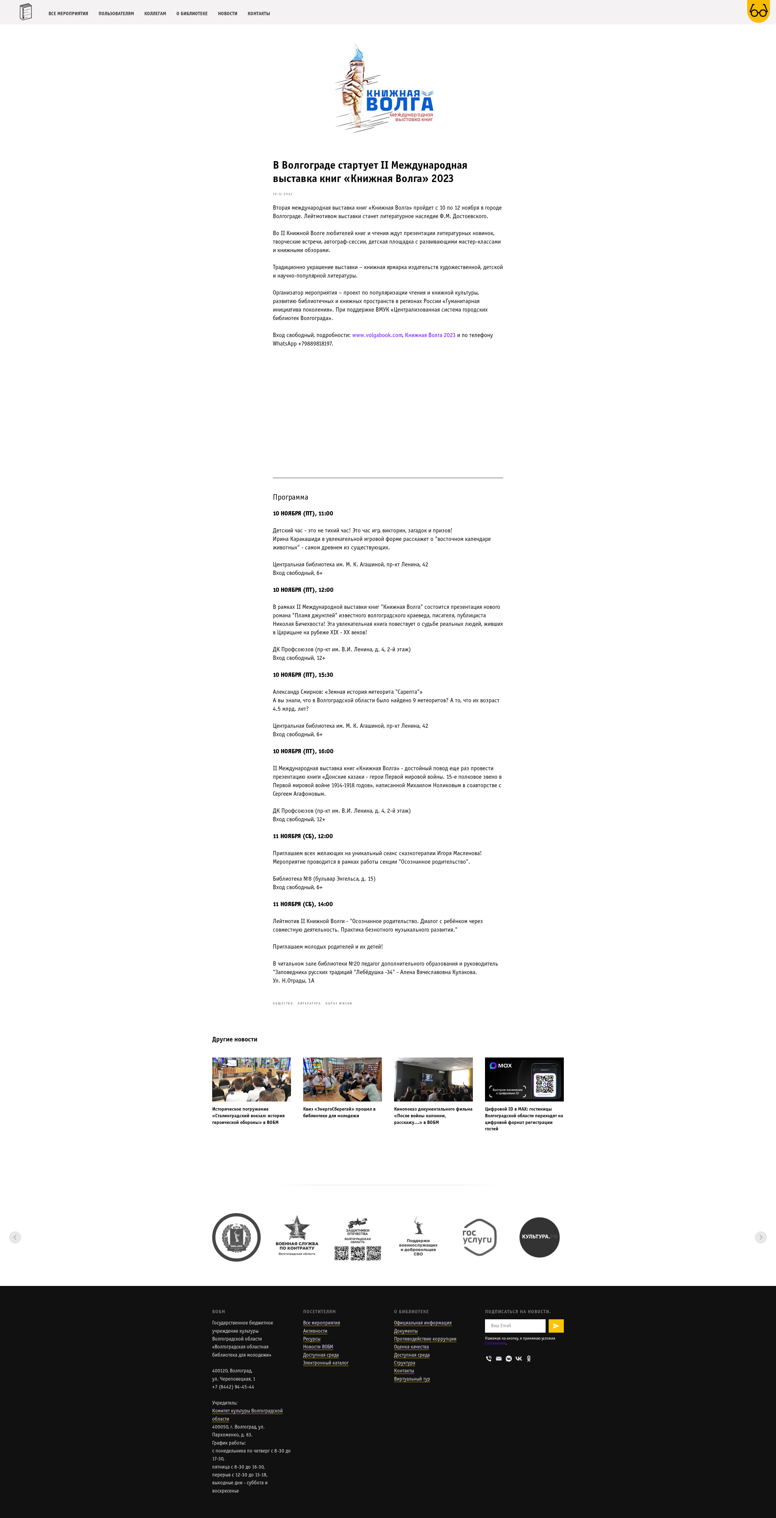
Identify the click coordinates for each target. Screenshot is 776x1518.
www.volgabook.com (377, 335)
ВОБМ (218, 1312)
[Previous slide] (15, 1237)
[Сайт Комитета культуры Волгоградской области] (236, 1237)
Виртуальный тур (412, 1379)
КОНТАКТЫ (259, 14)
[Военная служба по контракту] (297, 1237)
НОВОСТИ (227, 14)
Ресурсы (311, 1339)
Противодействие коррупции (425, 1339)
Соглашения (495, 1343)
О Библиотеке (411, 1312)
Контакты (404, 1371)
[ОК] (529, 1358)
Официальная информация (423, 1323)
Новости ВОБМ (318, 1347)
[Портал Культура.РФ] (539, 1237)
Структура (404, 1363)
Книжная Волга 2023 (430, 335)
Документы (406, 1331)
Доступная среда (321, 1355)
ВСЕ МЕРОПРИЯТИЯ (68, 14)
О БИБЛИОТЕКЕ (192, 14)
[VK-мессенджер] (509, 1358)
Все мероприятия (321, 1323)
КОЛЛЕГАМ (155, 14)
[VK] (519, 1358)
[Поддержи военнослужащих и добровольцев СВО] (418, 1237)
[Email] (499, 1358)
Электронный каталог (326, 1363)
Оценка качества (411, 1347)
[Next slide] (761, 1237)
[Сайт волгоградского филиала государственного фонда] (357, 1237)
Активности (315, 1331)
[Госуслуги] (479, 1237)
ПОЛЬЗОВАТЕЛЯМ (116, 14)
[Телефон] (489, 1358)
